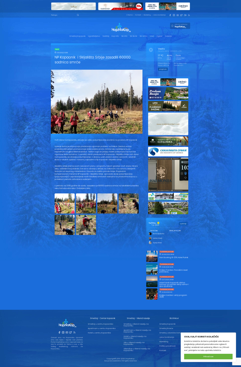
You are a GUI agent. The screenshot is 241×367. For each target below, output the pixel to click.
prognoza (163, 69)
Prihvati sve (208, 356)
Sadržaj (106, 36)
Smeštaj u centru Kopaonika (100, 324)
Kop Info (115, 36)
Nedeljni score (175, 231)
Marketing (147, 15)
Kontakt (138, 15)
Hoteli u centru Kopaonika (99, 333)
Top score (154, 231)
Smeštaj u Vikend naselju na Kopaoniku (136, 325)
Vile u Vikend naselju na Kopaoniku (134, 343)
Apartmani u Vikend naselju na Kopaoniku (137, 331)
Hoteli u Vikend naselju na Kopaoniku (135, 337)
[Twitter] (181, 15)
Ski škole (133, 36)
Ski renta (143, 36)
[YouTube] (177, 15)
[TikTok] (185, 15)
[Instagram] (174, 15)
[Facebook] (170, 15)
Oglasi (159, 36)
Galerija (168, 36)
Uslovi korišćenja (159, 15)
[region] (208, 347)
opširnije (183, 224)
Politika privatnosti (167, 346)
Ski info (124, 36)
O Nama (130, 15)
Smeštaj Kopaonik (77, 36)
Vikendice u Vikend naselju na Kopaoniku (137, 349)
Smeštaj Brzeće (166, 328)
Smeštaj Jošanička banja (170, 333)
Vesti (152, 36)
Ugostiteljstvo (94, 36)
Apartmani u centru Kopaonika (101, 328)
